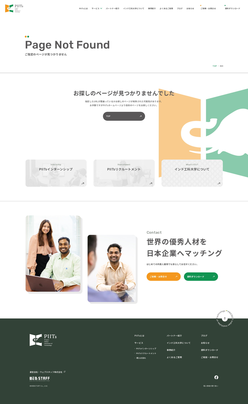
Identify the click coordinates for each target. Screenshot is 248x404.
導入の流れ (141, 358)
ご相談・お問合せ (209, 357)
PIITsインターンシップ (146, 348)
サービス (95, 8)
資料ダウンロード (232, 8)
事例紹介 (152, 8)
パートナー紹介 (112, 8)
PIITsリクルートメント (146, 353)
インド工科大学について (133, 8)
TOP (215, 66)
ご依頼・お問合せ (208, 8)
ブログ (180, 8)
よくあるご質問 (166, 8)
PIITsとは (83, 8)
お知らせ (190, 8)
